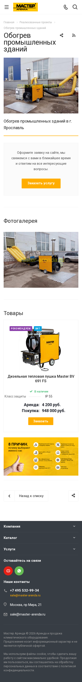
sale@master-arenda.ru (25, 595)
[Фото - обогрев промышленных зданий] (41, 60)
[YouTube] (8, 570)
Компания (12, 526)
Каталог (10, 538)
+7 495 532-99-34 (24, 590)
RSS (73, 35)
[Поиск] (75, 7)
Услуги (9, 549)
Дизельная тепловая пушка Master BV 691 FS (41, 378)
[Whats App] (19, 570)
